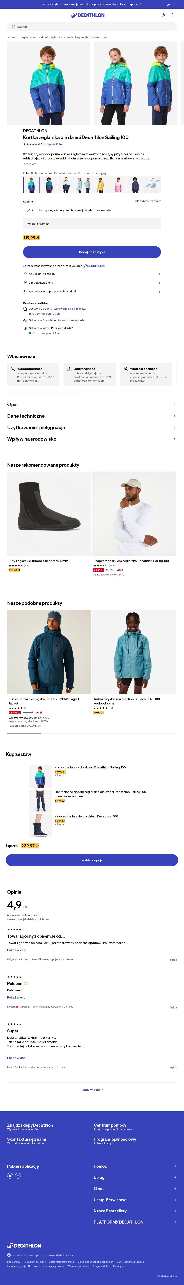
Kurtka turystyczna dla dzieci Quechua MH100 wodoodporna (127, 701)
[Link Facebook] (10, 1176)
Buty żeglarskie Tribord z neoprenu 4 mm (38, 561)
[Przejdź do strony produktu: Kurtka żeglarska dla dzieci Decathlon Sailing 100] (40, 776)
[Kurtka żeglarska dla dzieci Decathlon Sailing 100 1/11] (48, 83)
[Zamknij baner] (174, 4)
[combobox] (92, 223)
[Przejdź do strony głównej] (88, 15)
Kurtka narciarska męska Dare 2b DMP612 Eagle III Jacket (45, 701)
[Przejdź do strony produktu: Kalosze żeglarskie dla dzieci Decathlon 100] (40, 825)
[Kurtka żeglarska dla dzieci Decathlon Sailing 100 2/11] (135, 83)
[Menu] (11, 15)
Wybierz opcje (92, 860)
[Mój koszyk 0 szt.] (172, 15)
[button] (122, 574)
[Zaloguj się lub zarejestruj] (164, 15)
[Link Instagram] (18, 1176)
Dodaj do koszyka (92, 252)
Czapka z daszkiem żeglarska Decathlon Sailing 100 (131, 561)
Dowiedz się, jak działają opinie (25, 919)
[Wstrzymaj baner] (168, 4)
